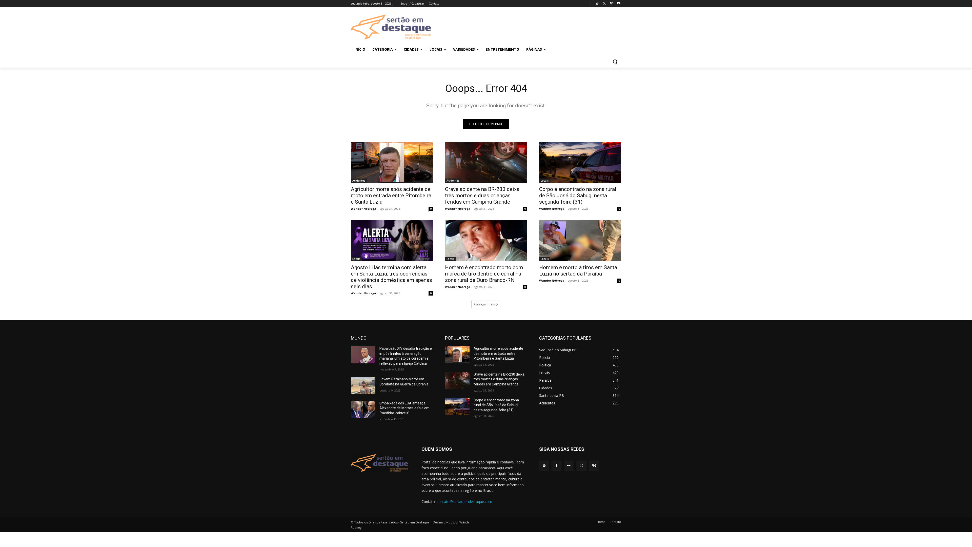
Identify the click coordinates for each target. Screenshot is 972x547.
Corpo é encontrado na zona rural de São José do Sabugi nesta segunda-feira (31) (577, 195)
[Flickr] (569, 466)
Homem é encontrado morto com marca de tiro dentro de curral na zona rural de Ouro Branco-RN (484, 273)
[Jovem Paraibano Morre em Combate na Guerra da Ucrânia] (363, 385)
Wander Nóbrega (363, 208)
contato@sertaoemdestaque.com (464, 501)
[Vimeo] (611, 4)
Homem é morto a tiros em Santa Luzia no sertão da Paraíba (578, 270)
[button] (615, 61)
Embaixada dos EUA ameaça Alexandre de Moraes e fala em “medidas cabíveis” (404, 408)
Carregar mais (484, 304)
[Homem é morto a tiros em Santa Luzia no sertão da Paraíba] (580, 240)
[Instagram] (597, 4)
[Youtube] (618, 4)
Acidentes (358, 180)
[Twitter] (604, 4)
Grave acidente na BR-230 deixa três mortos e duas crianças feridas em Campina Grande (482, 195)
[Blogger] (544, 466)
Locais (545, 180)
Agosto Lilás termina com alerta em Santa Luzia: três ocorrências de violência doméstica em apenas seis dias (391, 276)
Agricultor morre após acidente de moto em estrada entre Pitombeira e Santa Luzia (391, 195)
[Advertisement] (526, 27)
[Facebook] (590, 4)
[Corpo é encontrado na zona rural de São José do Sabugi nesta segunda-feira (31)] (580, 162)
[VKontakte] (594, 466)
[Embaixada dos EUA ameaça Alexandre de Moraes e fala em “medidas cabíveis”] (363, 409)
